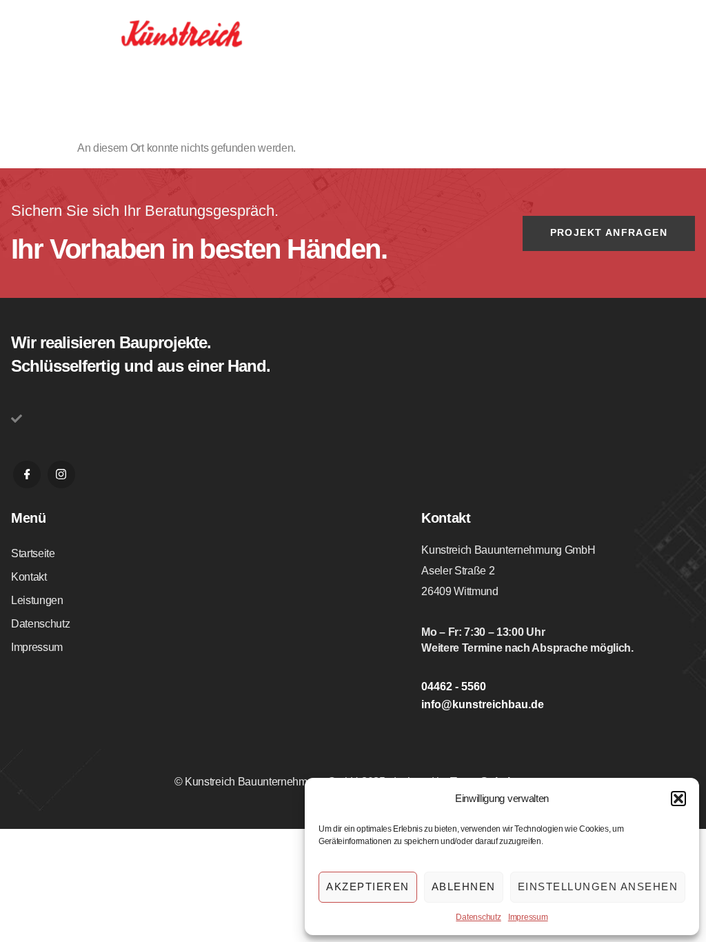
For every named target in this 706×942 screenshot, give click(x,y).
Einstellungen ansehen (598, 886)
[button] (678, 798)
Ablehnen (464, 886)
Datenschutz (478, 917)
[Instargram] (61, 474)
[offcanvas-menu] (683, 35)
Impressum (528, 917)
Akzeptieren (368, 886)
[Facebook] (27, 474)
